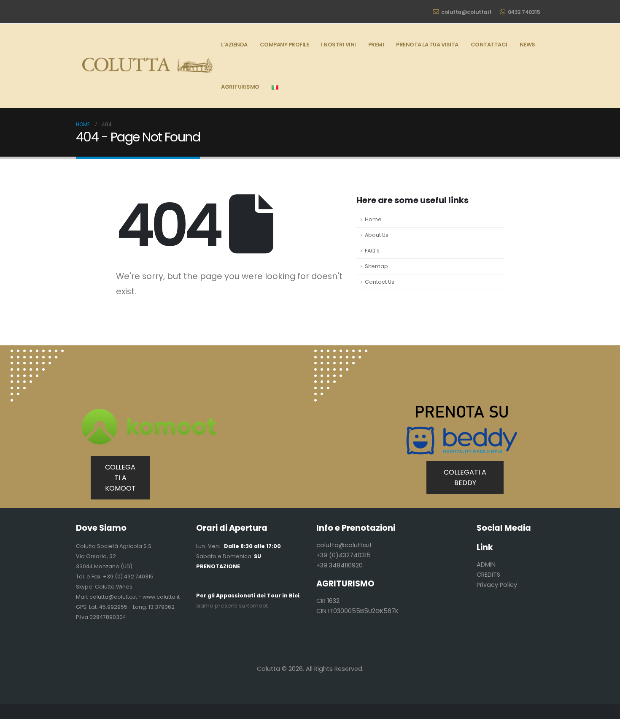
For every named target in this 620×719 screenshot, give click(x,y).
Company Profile (284, 45)
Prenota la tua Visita (427, 45)
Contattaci (489, 45)
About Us (376, 235)
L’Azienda (234, 45)
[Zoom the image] (37, 354)
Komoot (257, 605)
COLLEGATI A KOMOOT (120, 477)
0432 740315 (524, 12)
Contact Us (379, 281)
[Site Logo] (145, 66)
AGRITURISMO (240, 87)
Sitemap (376, 266)
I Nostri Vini (338, 45)
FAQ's (372, 250)
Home (373, 219)
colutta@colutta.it (466, 12)
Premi (376, 45)
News (527, 45)
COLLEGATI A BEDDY (465, 477)
